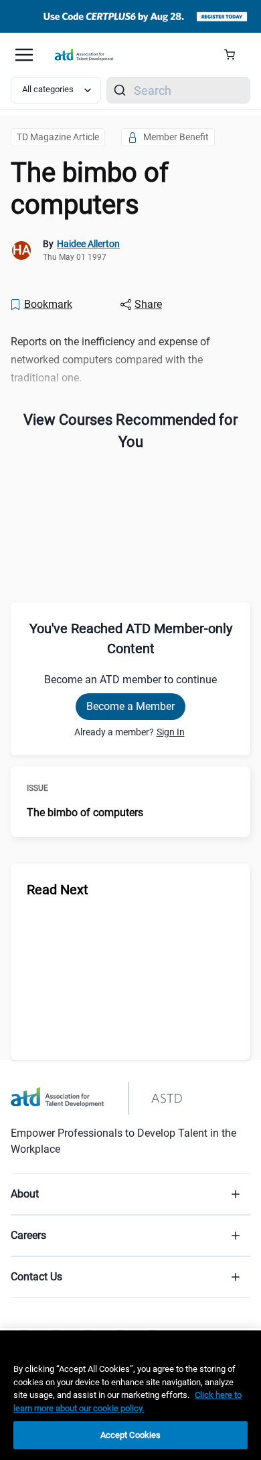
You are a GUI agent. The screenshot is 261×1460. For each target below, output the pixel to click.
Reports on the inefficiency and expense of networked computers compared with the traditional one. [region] (110, 359)
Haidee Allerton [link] (88, 243)
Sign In (171, 732)
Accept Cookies (130, 1435)
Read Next (57, 890)
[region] (130, 1395)
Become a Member (130, 706)
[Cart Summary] (234, 54)
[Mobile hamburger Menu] (24, 54)
